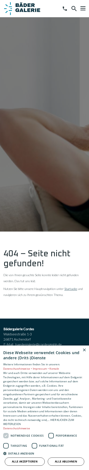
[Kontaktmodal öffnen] (64, 8)
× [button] (84, 350)
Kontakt (54, 368)
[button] (83, 8)
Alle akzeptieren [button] (25, 461)
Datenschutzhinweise (16, 428)
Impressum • (41, 368)
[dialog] (44, 407)
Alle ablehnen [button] (66, 461)
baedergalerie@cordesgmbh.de (38, 344)
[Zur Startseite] (22, 8)
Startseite (70, 289)
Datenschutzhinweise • (18, 368)
